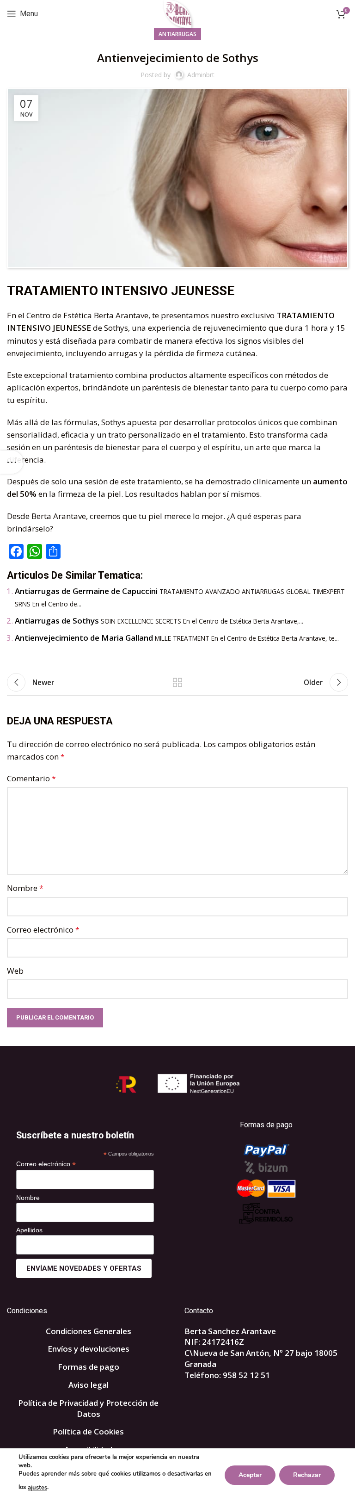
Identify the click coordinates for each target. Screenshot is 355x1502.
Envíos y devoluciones (88, 1348)
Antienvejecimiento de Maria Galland (84, 637)
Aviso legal (88, 1384)
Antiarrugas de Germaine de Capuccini (86, 591)
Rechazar (307, 1475)
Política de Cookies (88, 1431)
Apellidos (29, 1230)
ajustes (37, 1487)
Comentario (31, 778)
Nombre (25, 888)
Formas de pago (88, 1366)
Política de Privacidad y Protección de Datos (88, 1408)
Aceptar (250, 1475)
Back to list (177, 682)
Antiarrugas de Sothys (57, 620)
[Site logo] (178, 13)
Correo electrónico (43, 929)
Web (15, 970)
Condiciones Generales (88, 1331)
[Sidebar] (11, 462)
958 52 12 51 (246, 1375)
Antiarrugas (177, 34)
